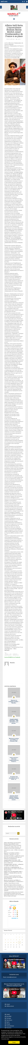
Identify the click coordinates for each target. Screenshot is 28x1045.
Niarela (18, 39)
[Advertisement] (14, 675)
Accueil (8, 1004)
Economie (8, 1027)
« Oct (5, 949)
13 (10, 942)
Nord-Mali (8, 1016)
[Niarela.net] (14, 16)
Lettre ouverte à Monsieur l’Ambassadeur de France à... (13, 759)
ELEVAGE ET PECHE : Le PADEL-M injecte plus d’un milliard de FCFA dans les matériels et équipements (14, 857)
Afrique (8, 1024)
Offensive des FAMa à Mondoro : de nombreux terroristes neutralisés (12, 847)
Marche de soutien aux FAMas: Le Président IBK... (14, 740)
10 (22, 939)
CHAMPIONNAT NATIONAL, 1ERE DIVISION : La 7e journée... (14, 721)
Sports (8, 1022)
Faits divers (9, 1020)
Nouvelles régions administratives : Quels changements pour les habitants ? (14, 885)
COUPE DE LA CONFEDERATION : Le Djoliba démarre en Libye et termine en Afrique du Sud (14, 869)
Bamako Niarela (8, 930)
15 (16, 942)
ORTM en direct (10, 1006)
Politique (8, 1018)
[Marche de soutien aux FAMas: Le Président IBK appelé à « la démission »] (14, 735)
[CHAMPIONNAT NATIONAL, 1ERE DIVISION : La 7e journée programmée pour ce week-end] (14, 716)
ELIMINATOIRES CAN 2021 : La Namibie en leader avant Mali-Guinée (13, 865)
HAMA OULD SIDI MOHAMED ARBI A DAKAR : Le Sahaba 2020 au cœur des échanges (13, 873)
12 (8, 942)
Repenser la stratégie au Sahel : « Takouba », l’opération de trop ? (12, 853)
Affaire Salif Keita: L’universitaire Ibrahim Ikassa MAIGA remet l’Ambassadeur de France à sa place (12, 844)
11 (5, 942)
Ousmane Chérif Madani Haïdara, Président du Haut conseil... (14, 797)
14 (13, 942)
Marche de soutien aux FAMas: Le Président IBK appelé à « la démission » (14, 881)
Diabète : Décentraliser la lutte (11, 883)
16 (19, 942)
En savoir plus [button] (5, 1039)
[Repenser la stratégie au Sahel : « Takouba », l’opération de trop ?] (14, 697)
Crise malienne (10, 1026)
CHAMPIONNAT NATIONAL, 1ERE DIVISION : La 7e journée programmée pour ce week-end (13, 861)
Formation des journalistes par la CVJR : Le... (14, 778)
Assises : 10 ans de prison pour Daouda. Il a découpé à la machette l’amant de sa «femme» (14, 889)
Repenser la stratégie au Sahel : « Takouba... (13, 702)
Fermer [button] (14, 1042)
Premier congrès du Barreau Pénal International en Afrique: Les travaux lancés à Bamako (13, 877)
